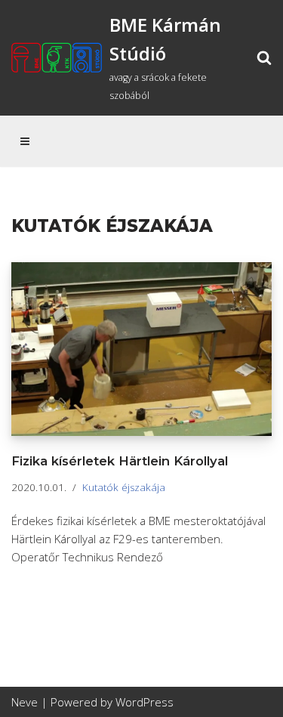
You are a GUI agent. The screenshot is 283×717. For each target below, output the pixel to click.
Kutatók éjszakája (123, 487)
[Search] (264, 57)
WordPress (144, 701)
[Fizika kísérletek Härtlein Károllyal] (141, 349)
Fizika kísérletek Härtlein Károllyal (119, 460)
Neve (24, 701)
